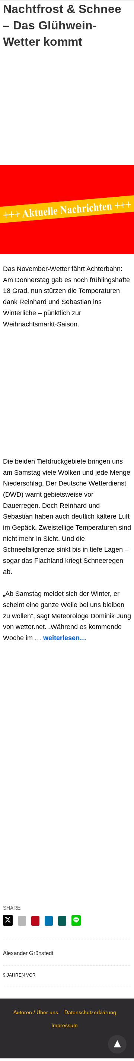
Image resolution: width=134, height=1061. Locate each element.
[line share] (76, 920)
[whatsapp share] (62, 921)
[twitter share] (8, 920)
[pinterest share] (35, 921)
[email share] (22, 921)
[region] (67, 105)
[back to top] (117, 1044)
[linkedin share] (49, 921)
